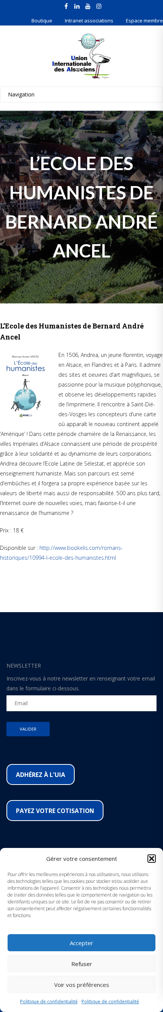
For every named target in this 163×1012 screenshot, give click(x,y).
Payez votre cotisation (55, 811)
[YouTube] (87, 6)
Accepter (81, 943)
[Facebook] (66, 6)
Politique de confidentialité (49, 1001)
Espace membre (144, 20)
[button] (151, 858)
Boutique (41, 20)
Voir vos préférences (81, 984)
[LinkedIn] (77, 6)
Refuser (81, 964)
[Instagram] (98, 6)
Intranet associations (89, 20)
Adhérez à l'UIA (40, 774)
